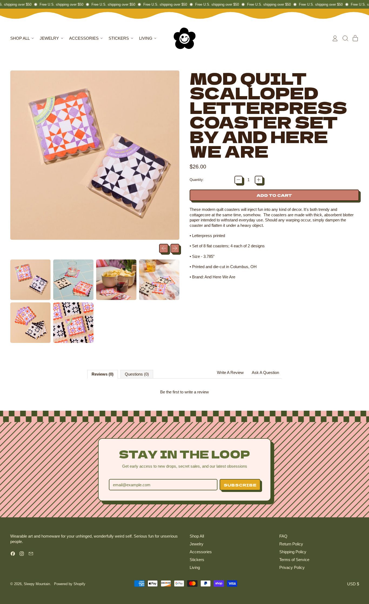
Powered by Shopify (69, 584)
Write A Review (230, 372)
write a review (197, 392)
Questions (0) (137, 374)
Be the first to (184, 392)
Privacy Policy (292, 567)
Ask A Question (265, 372)
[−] (238, 180)
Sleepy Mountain (37, 584)
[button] (345, 38)
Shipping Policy (292, 551)
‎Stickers (197, 559)
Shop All (197, 536)
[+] (259, 180)
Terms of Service (294, 559)
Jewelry (196, 544)
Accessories (201, 551)
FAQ (283, 536)
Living (195, 567)
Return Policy (291, 544)
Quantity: (197, 180)
